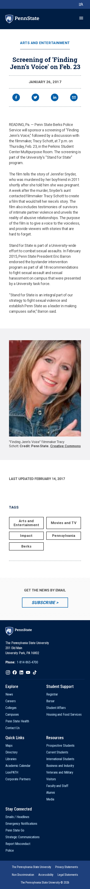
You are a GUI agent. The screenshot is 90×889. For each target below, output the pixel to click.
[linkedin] (54, 98)
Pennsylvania (63, 535)
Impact (26, 535)
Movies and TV (64, 523)
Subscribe (43, 602)
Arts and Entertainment (45, 43)
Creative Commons (65, 446)
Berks (26, 546)
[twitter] (35, 98)
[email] (74, 98)
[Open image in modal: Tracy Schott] (45, 388)
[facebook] (16, 98)
